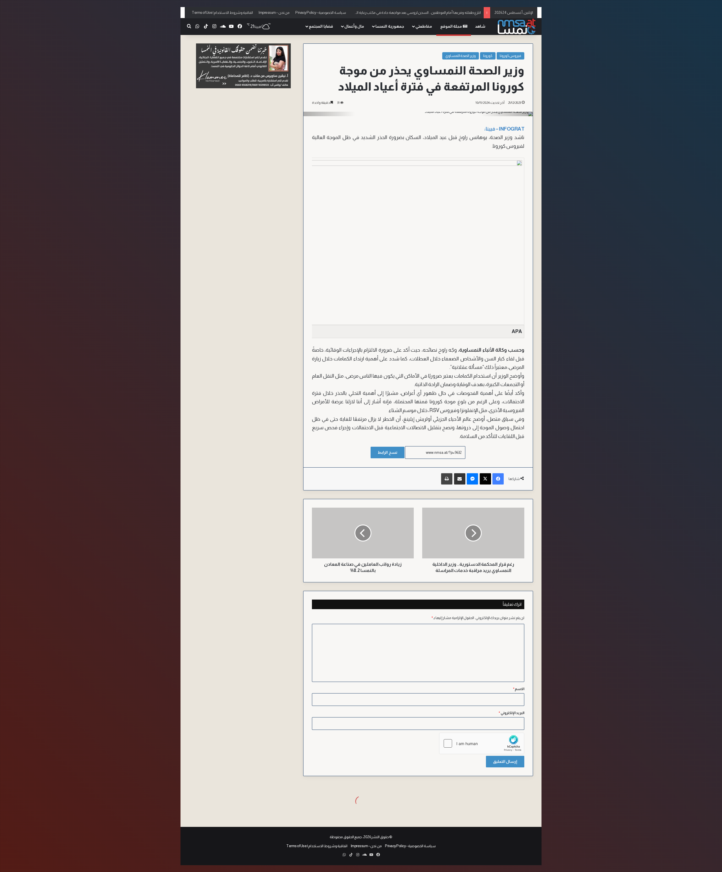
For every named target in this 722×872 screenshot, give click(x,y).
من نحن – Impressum (274, 12)
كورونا (487, 56)
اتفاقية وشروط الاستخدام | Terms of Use (222, 12)
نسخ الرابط (387, 452)
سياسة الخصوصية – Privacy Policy (320, 12)
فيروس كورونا (510, 56)
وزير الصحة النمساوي (460, 56)
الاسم (519, 689)
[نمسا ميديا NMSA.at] (516, 26)
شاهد (480, 26)
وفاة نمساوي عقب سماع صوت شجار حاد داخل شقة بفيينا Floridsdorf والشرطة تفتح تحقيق (414, 12)
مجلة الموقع (451, 26)
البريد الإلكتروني (511, 713)
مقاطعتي (423, 26)
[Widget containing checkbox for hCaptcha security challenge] (481, 743)
